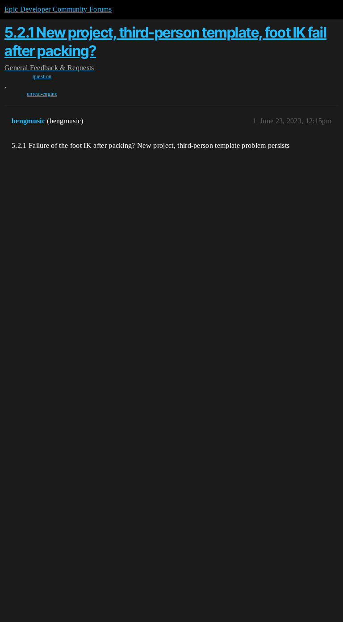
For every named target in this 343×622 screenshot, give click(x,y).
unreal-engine (42, 94)
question (42, 76)
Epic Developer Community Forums (58, 9)
